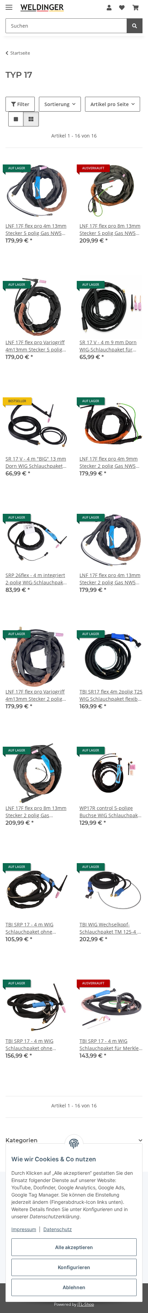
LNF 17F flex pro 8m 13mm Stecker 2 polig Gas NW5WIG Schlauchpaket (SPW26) (36, 812)
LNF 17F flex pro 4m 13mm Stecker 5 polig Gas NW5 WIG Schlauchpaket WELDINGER (36, 230)
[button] (109, 8)
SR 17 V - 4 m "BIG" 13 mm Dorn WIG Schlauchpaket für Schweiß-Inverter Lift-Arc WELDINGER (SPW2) (36, 462)
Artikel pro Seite (110, 104)
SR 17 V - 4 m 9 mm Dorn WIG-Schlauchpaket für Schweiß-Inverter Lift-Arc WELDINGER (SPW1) (108, 346)
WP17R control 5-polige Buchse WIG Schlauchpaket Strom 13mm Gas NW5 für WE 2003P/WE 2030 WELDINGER (111, 812)
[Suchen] (134, 25)
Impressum (23, 1229)
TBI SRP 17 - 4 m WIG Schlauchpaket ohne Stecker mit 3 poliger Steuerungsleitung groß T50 (33, 928)
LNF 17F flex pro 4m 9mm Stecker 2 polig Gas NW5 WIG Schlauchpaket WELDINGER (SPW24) (109, 462)
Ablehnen (74, 1287)
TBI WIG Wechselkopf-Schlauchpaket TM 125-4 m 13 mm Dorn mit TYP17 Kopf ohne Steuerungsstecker (111, 928)
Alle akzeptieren (74, 1247)
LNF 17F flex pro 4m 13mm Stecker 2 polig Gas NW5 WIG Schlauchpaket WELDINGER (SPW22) (110, 579)
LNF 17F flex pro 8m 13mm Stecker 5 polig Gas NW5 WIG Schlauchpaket (110, 230)
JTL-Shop (85, 1304)
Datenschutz (57, 1229)
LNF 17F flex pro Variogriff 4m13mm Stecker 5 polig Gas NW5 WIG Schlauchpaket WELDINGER (37, 346)
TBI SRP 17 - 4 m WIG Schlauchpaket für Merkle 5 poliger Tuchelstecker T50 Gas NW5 (109, 1045)
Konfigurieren (74, 1267)
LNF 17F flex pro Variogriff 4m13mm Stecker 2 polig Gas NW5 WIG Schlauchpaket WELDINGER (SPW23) (37, 695)
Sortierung (57, 104)
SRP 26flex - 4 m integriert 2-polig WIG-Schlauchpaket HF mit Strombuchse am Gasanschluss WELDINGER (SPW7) (36, 579)
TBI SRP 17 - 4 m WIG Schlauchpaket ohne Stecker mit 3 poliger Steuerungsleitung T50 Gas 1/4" (37, 1045)
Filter (22, 104)
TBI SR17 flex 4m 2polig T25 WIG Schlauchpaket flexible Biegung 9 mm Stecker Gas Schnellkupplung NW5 (111, 695)
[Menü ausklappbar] (9, 4)
